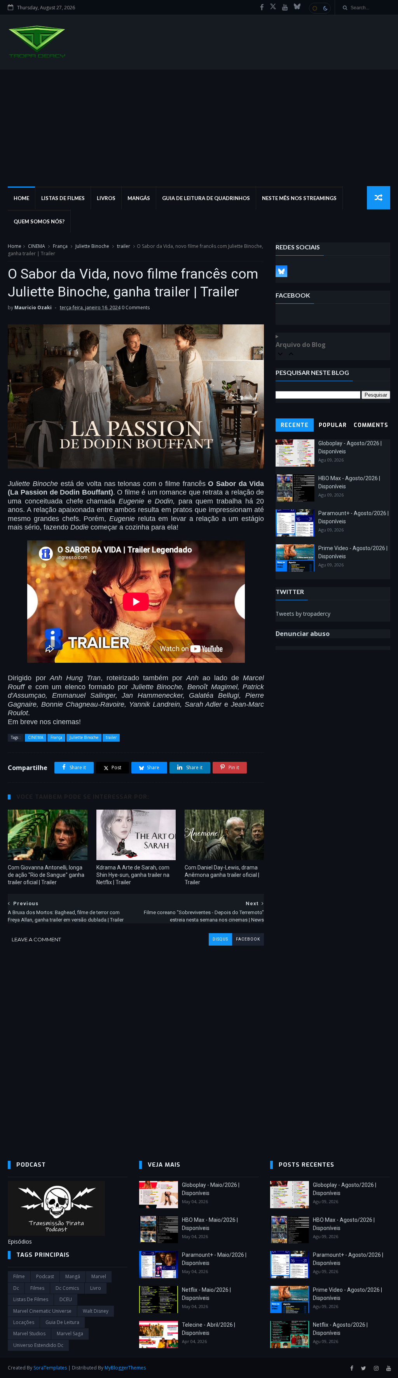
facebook (248, 939)
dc (16, 1288)
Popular (333, 425)
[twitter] (363, 1368)
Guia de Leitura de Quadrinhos (206, 198)
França (60, 246)
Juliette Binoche (92, 246)
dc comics (67, 1288)
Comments (371, 425)
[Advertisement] (199, 127)
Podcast (45, 1276)
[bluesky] (297, 7)
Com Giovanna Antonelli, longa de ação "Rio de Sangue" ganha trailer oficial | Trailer (46, 874)
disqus (220, 939)
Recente (295, 425)
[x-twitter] (273, 7)
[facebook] (262, 7)
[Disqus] (136, 1043)
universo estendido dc (38, 1345)
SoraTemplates (50, 1367)
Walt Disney (95, 1311)
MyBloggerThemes (125, 1367)
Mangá (72, 1276)
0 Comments (136, 307)
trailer (123, 246)
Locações (23, 1322)
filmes (37, 1288)
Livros (106, 198)
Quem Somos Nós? (39, 221)
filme (19, 1276)
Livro (95, 1288)
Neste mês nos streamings (299, 198)
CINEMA (36, 246)
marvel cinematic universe (42, 1311)
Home (21, 198)
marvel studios (29, 1333)
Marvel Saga (70, 1333)
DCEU (65, 1299)
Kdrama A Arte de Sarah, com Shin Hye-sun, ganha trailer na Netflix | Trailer (132, 874)
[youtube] (285, 7)
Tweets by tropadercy (303, 613)
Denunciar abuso (303, 633)
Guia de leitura (62, 1322)
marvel (98, 1276)
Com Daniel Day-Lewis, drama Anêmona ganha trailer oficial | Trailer (222, 874)
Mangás (138, 198)
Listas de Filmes (63, 198)
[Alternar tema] (320, 8)
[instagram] (376, 1368)
